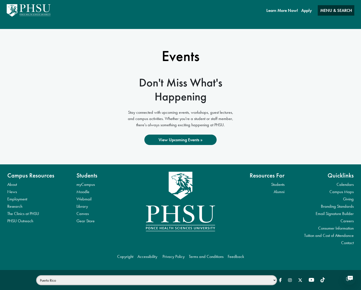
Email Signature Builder (335, 213)
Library (82, 206)
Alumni (279, 191)
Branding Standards (337, 206)
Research (14, 206)
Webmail (84, 199)
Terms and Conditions (206, 256)
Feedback (236, 256)
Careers (347, 221)
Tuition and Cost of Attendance (329, 235)
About (12, 184)
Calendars (345, 184)
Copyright (125, 256)
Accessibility (147, 256)
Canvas (82, 213)
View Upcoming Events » (180, 139)
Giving (348, 199)
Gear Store (85, 221)
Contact (347, 242)
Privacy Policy (174, 256)
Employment (17, 199)
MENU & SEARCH (336, 10)
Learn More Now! (282, 10)
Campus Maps (341, 191)
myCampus (85, 184)
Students (278, 184)
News (12, 191)
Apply (306, 10)
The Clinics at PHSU (23, 213)
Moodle (82, 191)
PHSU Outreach (20, 221)
